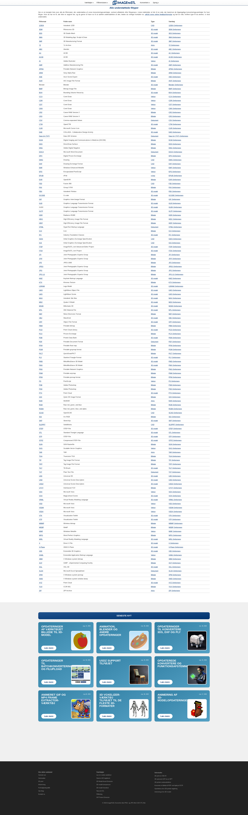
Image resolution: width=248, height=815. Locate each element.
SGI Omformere (174, 417)
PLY (40, 357)
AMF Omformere (175, 65)
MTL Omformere (174, 310)
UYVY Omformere (175, 488)
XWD (41, 579)
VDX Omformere (175, 492)
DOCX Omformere (175, 152)
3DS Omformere (174, 33)
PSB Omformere (175, 385)
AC (40, 53)
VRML (41, 500)
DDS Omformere (175, 144)
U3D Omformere (175, 476)
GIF (40, 199)
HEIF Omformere (175, 223)
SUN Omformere (175, 444)
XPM (41, 575)
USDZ (41, 484)
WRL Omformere (175, 539)
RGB (41, 405)
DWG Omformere (175, 160)
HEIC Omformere (175, 219)
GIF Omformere (174, 199)
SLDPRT (42, 425)
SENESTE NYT (124, 615)
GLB (40, 203)
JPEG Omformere (175, 266)
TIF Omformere (174, 460)
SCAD (41, 413)
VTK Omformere (174, 516)
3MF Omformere (175, 41)
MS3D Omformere (175, 306)
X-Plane (42, 547)
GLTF (41, 211)
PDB (40, 338)
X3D (40, 551)
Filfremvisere (102, 3)
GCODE (42, 195)
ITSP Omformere (175, 247)
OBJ (40, 318)
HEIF (41, 223)
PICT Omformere (175, 353)
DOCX (41, 152)
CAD (152, 25)
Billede (153, 69)
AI (40, 61)
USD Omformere (175, 480)
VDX (40, 492)
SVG (40, 448)
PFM (40, 346)
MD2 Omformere (175, 302)
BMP (41, 89)
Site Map (41, 791)
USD (40, 480)
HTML (41, 227)
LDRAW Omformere (176, 286)
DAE (40, 132)
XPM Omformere (175, 575)
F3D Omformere (174, 184)
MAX (41, 298)
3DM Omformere (175, 29)
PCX (40, 334)
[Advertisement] (124, 738)
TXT (40, 472)
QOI (40, 397)
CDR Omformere (175, 101)
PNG (41, 369)
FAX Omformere (174, 187)
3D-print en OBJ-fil (160, 776)
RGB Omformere (175, 405)
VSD (40, 504)
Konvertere (144, 3)
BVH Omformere (175, 93)
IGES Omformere (175, 239)
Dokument (154, 120)
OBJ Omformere (175, 318)
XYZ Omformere (174, 583)
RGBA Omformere (175, 409)
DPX (40, 156)
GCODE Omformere (176, 195)
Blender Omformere (176, 85)
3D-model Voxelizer (102, 788)
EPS (40, 172)
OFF (40, 322)
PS (40, 381)
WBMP (41, 523)
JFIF (40, 259)
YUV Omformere (175, 587)
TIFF (40, 464)
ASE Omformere (175, 77)
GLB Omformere (175, 203)
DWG (41, 160)
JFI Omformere (174, 255)
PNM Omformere (175, 373)
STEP (41, 429)
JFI (40, 255)
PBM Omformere (175, 326)
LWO (41, 290)
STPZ (41, 440)
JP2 (40, 263)
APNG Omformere (175, 69)
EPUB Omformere (175, 176)
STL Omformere (174, 433)
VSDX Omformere (175, 512)
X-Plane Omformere (176, 547)
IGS (40, 243)
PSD (40, 389)
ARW (41, 73)
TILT (40, 468)
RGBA (41, 409)
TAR (40, 452)
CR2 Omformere (175, 112)
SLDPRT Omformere (176, 425)
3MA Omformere (175, 37)
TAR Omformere (174, 452)
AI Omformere (174, 61)
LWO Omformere (175, 290)
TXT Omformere (174, 472)
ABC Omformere (175, 49)
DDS (40, 144)
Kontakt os (41, 794)
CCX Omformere (175, 97)
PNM (41, 373)
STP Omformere (174, 436)
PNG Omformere (175, 369)
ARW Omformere (175, 73)
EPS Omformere (175, 172)
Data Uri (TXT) (44, 136)
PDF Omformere (175, 342)
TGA (40, 456)
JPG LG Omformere (176, 274)
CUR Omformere (175, 128)
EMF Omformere (175, 168)
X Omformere (173, 543)
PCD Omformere (175, 330)
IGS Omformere (174, 243)
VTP (40, 519)
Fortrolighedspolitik (44, 788)
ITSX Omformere (175, 251)
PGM (41, 349)
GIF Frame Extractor (103, 797)
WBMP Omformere (175, 523)
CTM (41, 124)
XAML (41, 555)
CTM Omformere (175, 124)
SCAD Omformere (175, 413)
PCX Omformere (175, 334)
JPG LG (42, 274)
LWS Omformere (175, 294)
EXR (40, 180)
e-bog (153, 176)
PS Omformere (174, 381)
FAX (40, 187)
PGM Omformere (175, 349)
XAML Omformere (175, 555)
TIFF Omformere (175, 464)
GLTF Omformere (175, 211)
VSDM (41, 508)
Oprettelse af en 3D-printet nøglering (166, 788)
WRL (41, 539)
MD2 (40, 302)
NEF (40, 314)
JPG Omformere (175, 270)
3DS (40, 33)
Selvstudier (41, 778)
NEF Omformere (175, 314)
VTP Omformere (174, 519)
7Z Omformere (174, 45)
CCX (40, 97)
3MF (40, 41)
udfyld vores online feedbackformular (158, 14)
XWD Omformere (175, 579)
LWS (40, 294)
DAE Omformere (175, 132)
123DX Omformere (175, 25)
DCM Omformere (175, 140)
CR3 (40, 116)
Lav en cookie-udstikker (104, 775)
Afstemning (41, 784)
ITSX (41, 251)
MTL (40, 310)
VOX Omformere (175, 496)
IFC (40, 235)
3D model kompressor (103, 784)
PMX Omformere (175, 365)
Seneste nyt (42, 775)
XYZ (40, 583)
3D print (40, 781)
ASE (40, 77)
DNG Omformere (175, 148)
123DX (41, 25)
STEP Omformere (175, 429)
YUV (40, 587)
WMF (41, 531)
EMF (40, 168)
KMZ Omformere (175, 278)
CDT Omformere (175, 104)
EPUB (41, 176)
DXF (40, 164)
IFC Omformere (174, 235)
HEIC (41, 219)
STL (40, 433)
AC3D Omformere (175, 57)
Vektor (153, 61)
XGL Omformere (174, 567)
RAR (40, 401)
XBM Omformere (175, 559)
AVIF (41, 81)
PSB (40, 385)
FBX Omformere (174, 191)
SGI (40, 417)
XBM (41, 559)
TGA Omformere (175, 456)
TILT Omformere (175, 468)
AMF (40, 65)
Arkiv (153, 45)
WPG (41, 535)
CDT (40, 104)
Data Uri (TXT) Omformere (178, 136)
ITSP (41, 247)
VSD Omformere (175, 504)
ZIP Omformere (174, 591)
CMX (41, 108)
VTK (40, 516)
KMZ (40, 278)
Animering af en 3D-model (163, 792)
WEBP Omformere (175, 527)
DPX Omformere (175, 156)
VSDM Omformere (175, 508)
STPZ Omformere (175, 440)
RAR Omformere (175, 401)
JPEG (41, 266)
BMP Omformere (175, 89)
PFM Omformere (175, 346)
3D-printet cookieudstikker (163, 782)
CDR (41, 101)
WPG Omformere (175, 535)
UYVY (41, 488)
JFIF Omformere (175, 259)
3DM (40, 29)
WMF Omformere (175, 531)
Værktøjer (88, 3)
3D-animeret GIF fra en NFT (163, 779)
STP (40, 436)
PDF (40, 342)
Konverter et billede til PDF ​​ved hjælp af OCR (169, 785)
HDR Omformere (175, 215)
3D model (154, 29)
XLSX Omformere (175, 571)
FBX (40, 191)
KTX (40, 282)
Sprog (155, 3)
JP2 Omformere (174, 263)
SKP (40, 421)
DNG (41, 148)
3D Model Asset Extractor (104, 781)
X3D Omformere (174, 551)
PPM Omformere (175, 377)
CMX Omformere (175, 108)
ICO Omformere (174, 231)
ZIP (40, 591)
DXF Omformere (175, 164)
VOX (40, 496)
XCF (40, 563)
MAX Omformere (175, 298)
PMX (41, 365)
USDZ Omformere (175, 484)
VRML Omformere (175, 500)
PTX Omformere (174, 393)
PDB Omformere (175, 338)
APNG (41, 69)
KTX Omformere (174, 282)
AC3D (41, 57)
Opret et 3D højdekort (103, 778)
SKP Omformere (175, 421)
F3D (40, 184)
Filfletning (99, 794)
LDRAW (42, 286)
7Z (40, 45)
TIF (40, 460)
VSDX (41, 512)
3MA (40, 37)
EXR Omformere (175, 180)
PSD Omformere (175, 389)
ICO (40, 231)
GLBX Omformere (175, 207)
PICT (41, 353)
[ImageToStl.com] (124, 2)
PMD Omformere (175, 361)
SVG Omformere (175, 448)
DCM (41, 140)
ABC (40, 49)
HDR (41, 215)
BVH (40, 93)
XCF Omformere (175, 563)
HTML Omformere (175, 227)
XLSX (41, 571)
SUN (40, 444)
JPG (40, 270)
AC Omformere (174, 53)
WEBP (41, 527)
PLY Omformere (174, 357)
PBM (41, 326)
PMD (41, 361)
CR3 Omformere (175, 116)
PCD (40, 330)
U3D (40, 476)
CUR (41, 128)
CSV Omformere (175, 120)
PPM (41, 377)
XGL (40, 567)
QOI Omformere (174, 397)
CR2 (40, 112)
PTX (40, 393)
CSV (40, 120)
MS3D (41, 306)
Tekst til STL (100, 791)
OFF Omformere (175, 322)
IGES (41, 239)
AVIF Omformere (175, 81)
